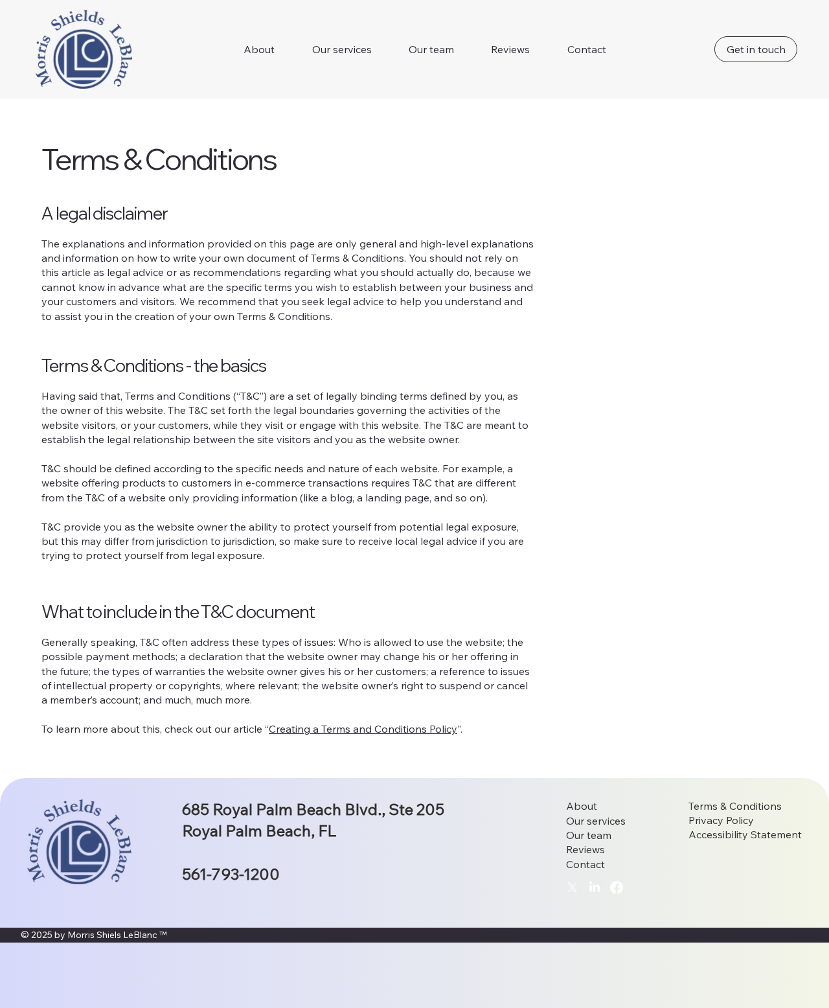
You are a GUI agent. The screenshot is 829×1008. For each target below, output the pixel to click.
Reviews (585, 849)
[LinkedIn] (594, 887)
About (581, 805)
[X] (572, 887)
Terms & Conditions (735, 805)
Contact (585, 864)
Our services (596, 820)
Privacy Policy (721, 820)
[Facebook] (616, 887)
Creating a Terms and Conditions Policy (363, 728)
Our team (588, 835)
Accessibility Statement (745, 834)
